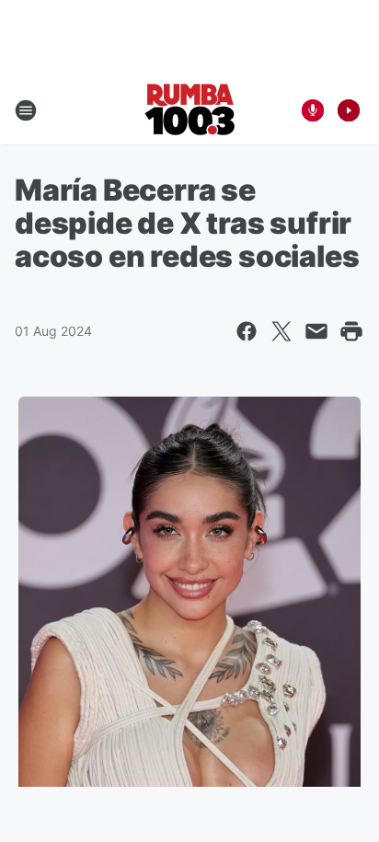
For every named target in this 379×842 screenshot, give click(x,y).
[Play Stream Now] (349, 110)
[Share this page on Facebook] (246, 331)
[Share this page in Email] (316, 331)
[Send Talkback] (313, 110)
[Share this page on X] (281, 331)
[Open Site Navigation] (26, 110)
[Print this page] (351, 331)
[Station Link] (189, 110)
